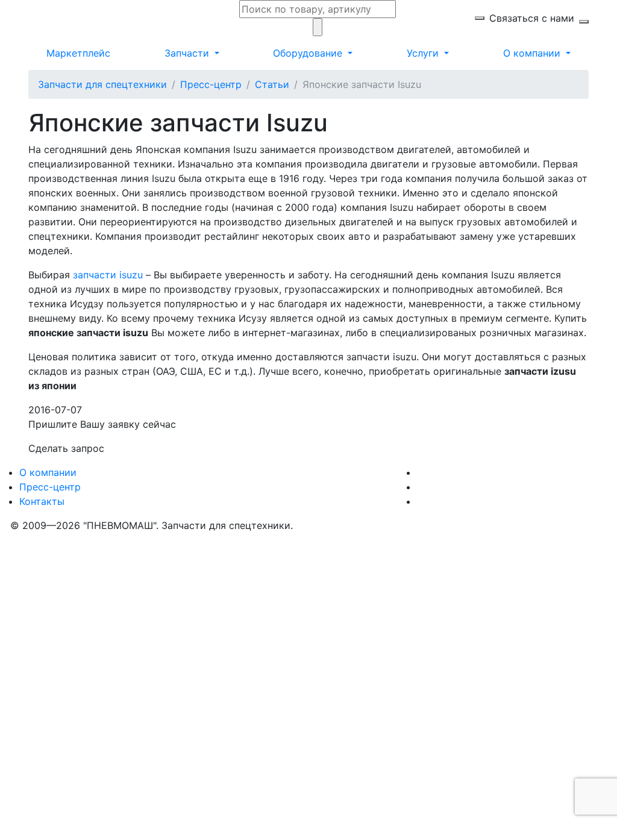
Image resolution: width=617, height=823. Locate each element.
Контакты (41, 501)
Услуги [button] (424, 53)
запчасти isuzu (108, 275)
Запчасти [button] (188, 53)
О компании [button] (533, 53)
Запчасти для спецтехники (102, 84)
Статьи (272, 84)
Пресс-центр (211, 84)
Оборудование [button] (309, 53)
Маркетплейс (78, 53)
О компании (48, 472)
